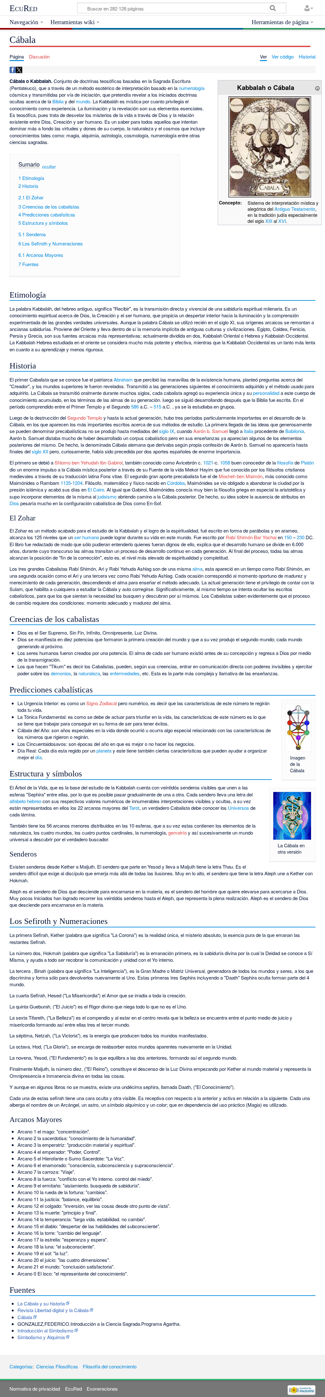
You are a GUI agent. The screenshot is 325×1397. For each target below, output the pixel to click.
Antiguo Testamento (295, 208)
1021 (208, 462)
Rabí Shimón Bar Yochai (251, 537)
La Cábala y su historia (41, 1303)
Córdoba (176, 482)
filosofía (285, 462)
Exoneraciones (102, 1388)
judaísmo (106, 496)
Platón (307, 462)
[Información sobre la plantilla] (317, 87)
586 (135, 406)
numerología (191, 88)
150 (288, 537)
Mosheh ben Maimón (240, 476)
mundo (83, 101)
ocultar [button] (49, 166)
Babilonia (294, 431)
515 (157, 406)
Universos (238, 807)
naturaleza (89, 673)
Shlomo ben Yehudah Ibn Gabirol (89, 462)
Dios (14, 503)
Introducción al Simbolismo (45, 1330)
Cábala (24, 1317)
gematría (177, 832)
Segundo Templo (84, 417)
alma (197, 568)
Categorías (21, 1366)
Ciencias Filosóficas (57, 1366)
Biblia (57, 101)
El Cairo (96, 489)
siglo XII (40, 451)
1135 (66, 482)
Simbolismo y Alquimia (41, 1337)
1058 (225, 462)
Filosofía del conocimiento (109, 1366)
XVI (282, 220)
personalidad (266, 392)
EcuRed (23, 8)
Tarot (134, 807)
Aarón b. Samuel (210, 431)
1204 (77, 482)
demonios (61, 673)
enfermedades (125, 673)
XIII (269, 220)
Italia (248, 431)
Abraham (123, 379)
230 (300, 537)
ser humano (86, 537)
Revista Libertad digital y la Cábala (53, 1310)
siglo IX (166, 431)
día (38, 757)
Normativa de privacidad (35, 1388)
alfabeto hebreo (25, 801)
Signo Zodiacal (101, 703)
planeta (103, 750)
